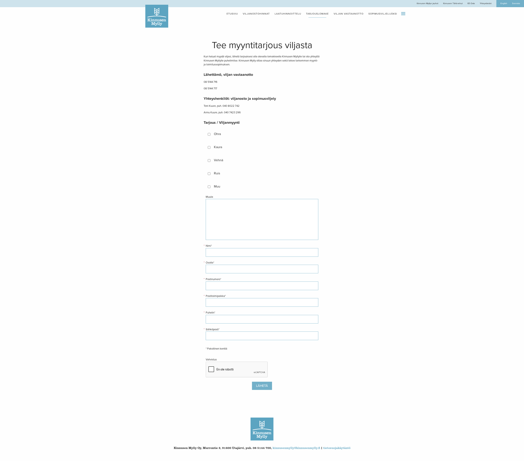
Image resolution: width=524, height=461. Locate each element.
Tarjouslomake (317, 13)
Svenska (516, 3)
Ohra (217, 134)
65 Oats (471, 3)
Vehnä (218, 160)
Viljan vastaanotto (349, 13)
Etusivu (232, 13)
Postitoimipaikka (216, 296)
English (503, 3)
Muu (217, 186)
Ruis (217, 173)
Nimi (209, 246)
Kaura (218, 147)
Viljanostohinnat (256, 13)
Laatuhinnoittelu (288, 13)
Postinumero (213, 279)
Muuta (209, 197)
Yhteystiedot (485, 3)
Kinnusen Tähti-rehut (453, 3)
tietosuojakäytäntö (336, 448)
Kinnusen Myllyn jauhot (427, 3)
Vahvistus (211, 359)
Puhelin (210, 312)
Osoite (210, 262)
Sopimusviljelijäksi (382, 13)
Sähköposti (212, 329)
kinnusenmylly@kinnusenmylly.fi (296, 448)
